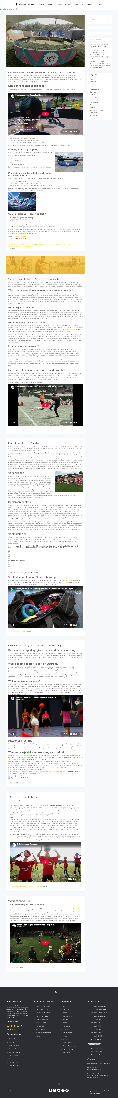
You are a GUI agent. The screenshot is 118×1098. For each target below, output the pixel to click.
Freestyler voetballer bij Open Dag (24, 443)
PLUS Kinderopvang (25, 755)
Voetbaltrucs (80, 4)
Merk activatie (40, 1026)
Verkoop (59, 4)
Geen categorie (94, 89)
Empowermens (13, 1062)
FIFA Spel (11, 1042)
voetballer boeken (22, 548)
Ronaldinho (71, 329)
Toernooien (63, 244)
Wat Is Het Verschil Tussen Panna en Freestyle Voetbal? (34, 279)
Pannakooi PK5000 (95, 1029)
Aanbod (31, 4)
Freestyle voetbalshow (43, 1006)
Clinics (19, 244)
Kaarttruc (11, 1059)
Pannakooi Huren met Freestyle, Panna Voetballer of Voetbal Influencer (41, 72)
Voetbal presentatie (42, 1019)
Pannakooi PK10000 (96, 1036)
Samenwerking (52, 244)
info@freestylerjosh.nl (19, 236)
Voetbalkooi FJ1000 (96, 1048)
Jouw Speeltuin (13, 1065)
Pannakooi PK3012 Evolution (98, 1016)
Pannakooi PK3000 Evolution (98, 1006)
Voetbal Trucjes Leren (72, 244)
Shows (58, 244)
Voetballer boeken (14, 1045)
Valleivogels (70, 446)
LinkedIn (56, 771)
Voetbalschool (11, 246)
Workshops (29, 246)
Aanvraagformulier (95, 1093)
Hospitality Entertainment (43, 1033)
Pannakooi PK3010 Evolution (98, 1013)
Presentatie (39, 244)
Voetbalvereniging (20, 246)
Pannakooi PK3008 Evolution (98, 1009)
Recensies (68, 4)
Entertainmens (25, 244)
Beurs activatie (40, 1029)
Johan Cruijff (69, 580)
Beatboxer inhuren (14, 1052)
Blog (90, 4)
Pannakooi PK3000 (95, 1019)
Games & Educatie (41, 1023)
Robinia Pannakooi (95, 1039)
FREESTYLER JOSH (17, 1090)
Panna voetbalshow (42, 1009)
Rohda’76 (76, 909)
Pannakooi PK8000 (95, 1033)
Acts (9, 244)
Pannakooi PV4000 (95, 1026)
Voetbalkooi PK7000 (96, 1051)
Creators (40, 4)
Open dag (32, 244)
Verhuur (50, 4)
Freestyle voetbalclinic (43, 1013)
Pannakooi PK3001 (95, 1023)
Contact (98, 4)
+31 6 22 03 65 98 (92, 1067)
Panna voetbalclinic (42, 1016)
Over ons (19, 429)
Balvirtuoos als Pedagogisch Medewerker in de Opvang (34, 645)
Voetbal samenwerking (19, 901)
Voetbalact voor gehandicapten (23, 572)
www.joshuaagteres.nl (44, 771)
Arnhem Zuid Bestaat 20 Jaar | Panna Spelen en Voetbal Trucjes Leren (99, 56)
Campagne (14, 244)
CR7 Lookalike (13, 1049)
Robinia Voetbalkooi (96, 1055)
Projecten (44, 244)
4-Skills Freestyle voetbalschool (23, 797)
